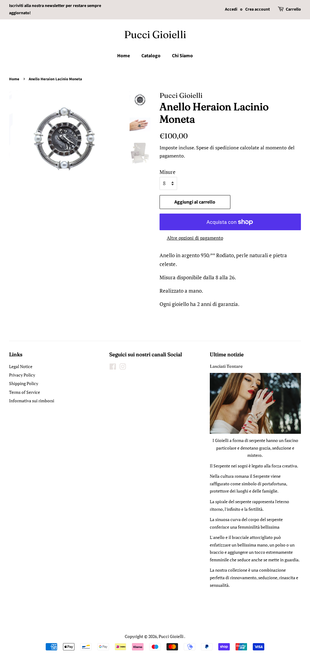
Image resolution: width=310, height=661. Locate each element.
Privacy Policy (22, 375)
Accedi (231, 9)
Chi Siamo (182, 55)
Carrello (293, 9)
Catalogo (150, 55)
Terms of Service (24, 392)
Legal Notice (20, 366)
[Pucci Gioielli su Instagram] (122, 367)
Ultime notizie (227, 354)
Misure (168, 171)
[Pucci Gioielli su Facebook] (112, 367)
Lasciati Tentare (226, 366)
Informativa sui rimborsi (31, 401)
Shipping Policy (23, 383)
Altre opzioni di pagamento (195, 238)
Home (123, 55)
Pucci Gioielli (155, 34)
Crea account (257, 9)
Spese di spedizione (217, 147)
